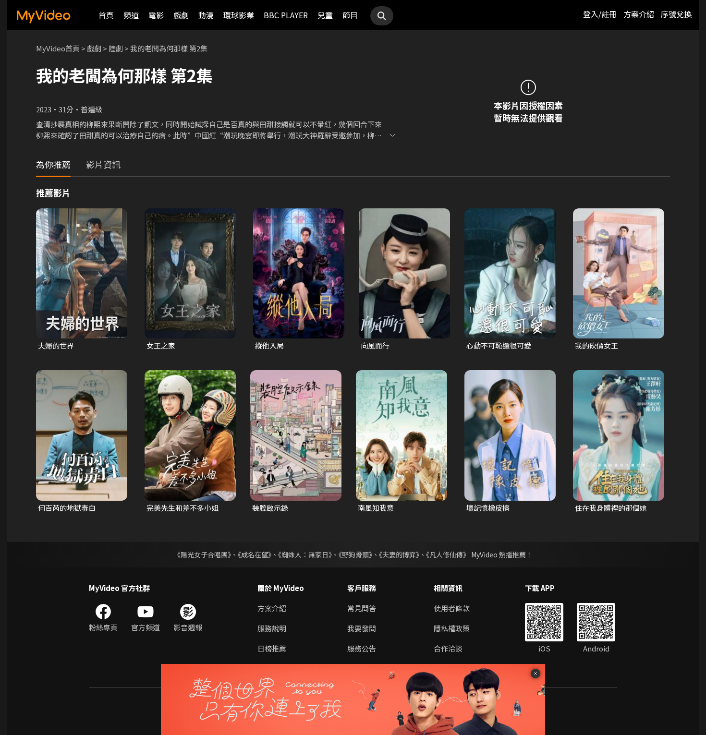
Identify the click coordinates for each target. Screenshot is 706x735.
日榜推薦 (271, 648)
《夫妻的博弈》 (399, 554)
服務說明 (271, 628)
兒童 (325, 15)
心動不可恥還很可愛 (498, 345)
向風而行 (375, 345)
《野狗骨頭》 (355, 554)
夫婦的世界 (56, 345)
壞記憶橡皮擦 (488, 508)
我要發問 (361, 628)
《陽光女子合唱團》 (202, 554)
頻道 (131, 15)
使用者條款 (452, 608)
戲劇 (181, 15)
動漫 (206, 15)
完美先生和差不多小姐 (182, 508)
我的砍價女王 (596, 345)
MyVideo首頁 (58, 48)
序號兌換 (676, 14)
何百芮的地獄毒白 (67, 508)
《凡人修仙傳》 (448, 554)
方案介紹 (638, 14)
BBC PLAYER (286, 15)
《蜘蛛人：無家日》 (305, 554)
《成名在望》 (254, 554)
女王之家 (160, 345)
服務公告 (361, 648)
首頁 (106, 15)
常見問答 (361, 608)
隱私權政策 (452, 628)
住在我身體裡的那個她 (611, 508)
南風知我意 (376, 508)
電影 (156, 15)
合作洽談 (448, 648)
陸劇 (116, 48)
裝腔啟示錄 (270, 508)
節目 (350, 15)
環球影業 (238, 15)
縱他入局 (269, 345)
